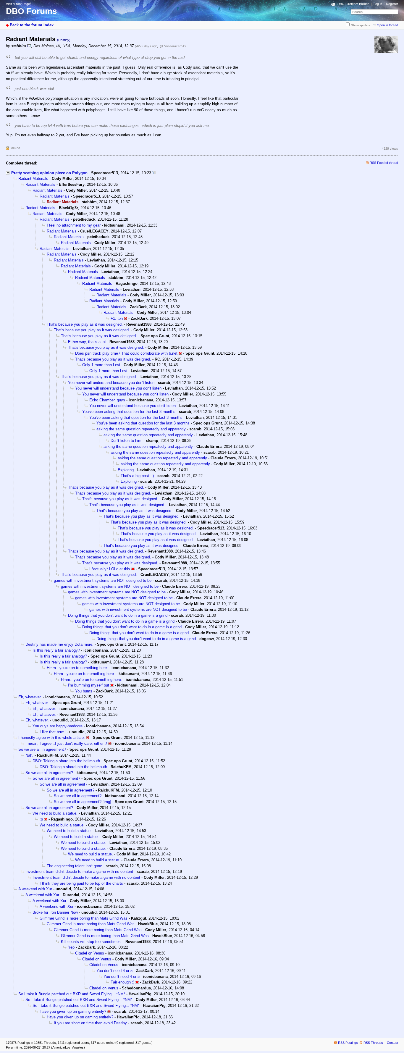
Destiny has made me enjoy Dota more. (59, 644)
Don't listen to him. (127, 440)
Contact (392, 1042)
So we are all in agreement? (42, 749)
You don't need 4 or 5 (114, 970)
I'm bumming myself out (88, 685)
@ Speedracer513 (173, 46)
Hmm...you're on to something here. (77, 668)
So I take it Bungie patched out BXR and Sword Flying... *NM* (71, 994)
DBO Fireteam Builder (353, 4)
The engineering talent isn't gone (74, 866)
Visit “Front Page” (18, 4)
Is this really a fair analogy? (56, 650)
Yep (71, 947)
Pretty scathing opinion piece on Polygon (49, 173)
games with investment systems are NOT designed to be (102, 580)
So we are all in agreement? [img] (82, 802)
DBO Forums (31, 11)
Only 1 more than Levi (101, 365)
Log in (378, 4)
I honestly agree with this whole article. (51, 737)
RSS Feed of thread (384, 162)
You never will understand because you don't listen (111, 382)
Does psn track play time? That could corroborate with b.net (126, 353)
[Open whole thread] (154, 173)
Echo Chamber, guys (107, 400)
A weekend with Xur (35, 889)
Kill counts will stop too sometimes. (91, 941)
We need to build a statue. (55, 813)
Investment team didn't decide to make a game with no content (79, 871)
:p (41, 819)
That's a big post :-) (137, 476)
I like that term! (53, 732)
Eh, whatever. (30, 697)
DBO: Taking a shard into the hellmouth (66, 761)
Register (392, 4)
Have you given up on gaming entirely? (73, 1011)
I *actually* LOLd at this (109, 569)
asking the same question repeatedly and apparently (141, 429)
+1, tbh (117, 318)
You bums (83, 691)
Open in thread (387, 25)
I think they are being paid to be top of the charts (81, 883)
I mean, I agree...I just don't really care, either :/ (66, 743)
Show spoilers (360, 25)
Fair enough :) (122, 982)
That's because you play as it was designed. (85, 324)
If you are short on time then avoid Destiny (90, 1023)
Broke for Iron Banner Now (55, 912)
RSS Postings (348, 1042)
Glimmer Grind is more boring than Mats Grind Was (83, 918)
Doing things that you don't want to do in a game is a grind (117, 615)
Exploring (126, 470)
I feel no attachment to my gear (74, 225)
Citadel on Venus (89, 953)
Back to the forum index (32, 25)
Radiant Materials (33, 178)
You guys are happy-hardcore (58, 726)
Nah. (29, 755)
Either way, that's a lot (87, 342)
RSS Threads (373, 1042)
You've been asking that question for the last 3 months (128, 411)
